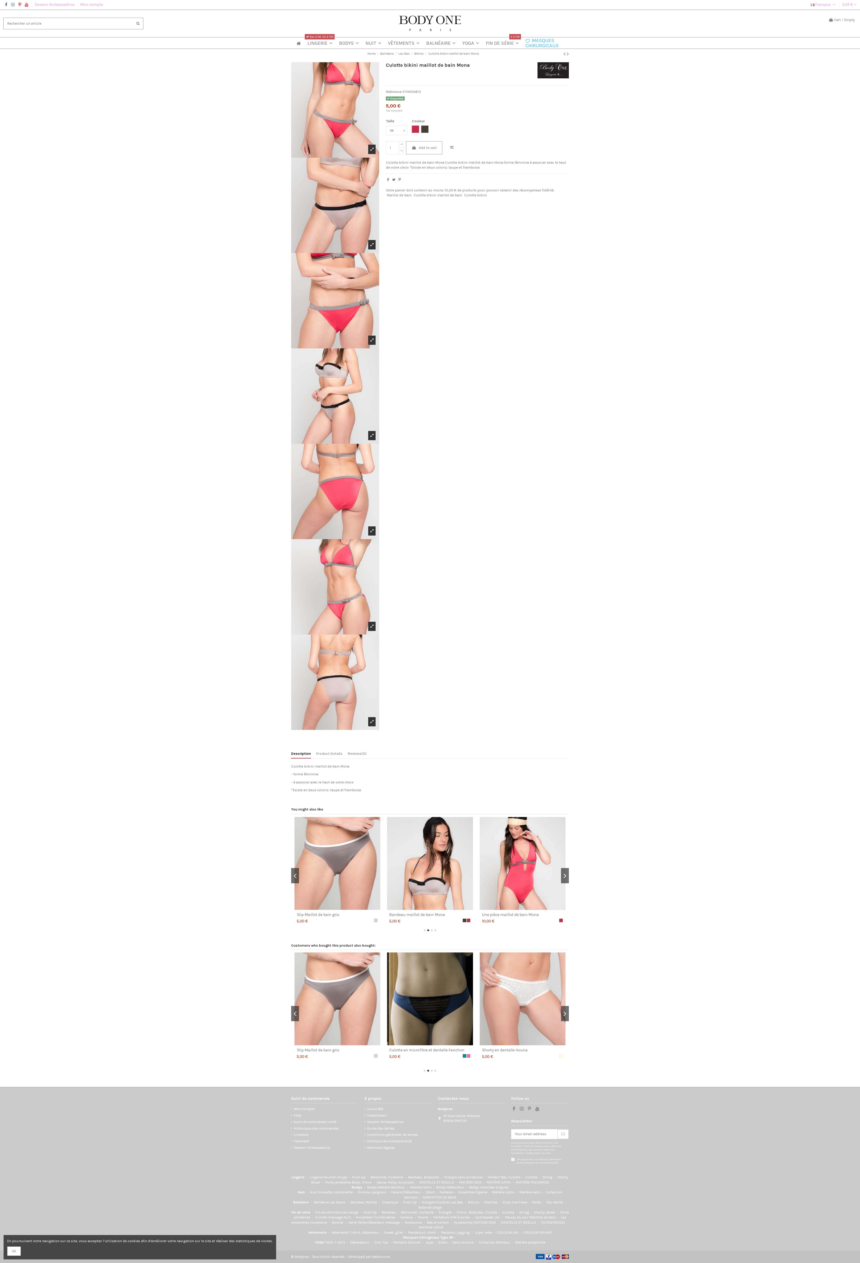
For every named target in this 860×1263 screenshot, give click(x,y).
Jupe (429, 1242)
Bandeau (389, 1212)
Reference (394, 92)
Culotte (531, 1177)
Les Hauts (338, 1202)
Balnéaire (301, 1202)
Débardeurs (360, 1242)
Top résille (555, 1202)
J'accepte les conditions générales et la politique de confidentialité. (539, 1161)
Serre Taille (357, 1222)
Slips (507, 1202)
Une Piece (520, 1202)
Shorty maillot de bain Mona (415, 914)
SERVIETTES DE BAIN (439, 1197)
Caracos (407, 1217)
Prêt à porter (460, 1217)
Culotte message (329, 1217)
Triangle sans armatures (464, 1177)
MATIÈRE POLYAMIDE (532, 1182)
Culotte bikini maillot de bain (438, 195)
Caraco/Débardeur (406, 1192)
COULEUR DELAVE (538, 1232)
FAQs (298, 1115)
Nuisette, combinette (336, 1192)
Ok (14, 1251)
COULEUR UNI (508, 1232)
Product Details (329, 753)
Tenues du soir (517, 1217)
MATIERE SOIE (485, 1222)
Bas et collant (438, 1222)
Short (430, 1192)
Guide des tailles (380, 1128)
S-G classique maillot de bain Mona (514, 914)
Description (301, 753)
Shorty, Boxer (545, 1212)
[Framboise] (376, 920)
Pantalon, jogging (456, 1232)
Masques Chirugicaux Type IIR (428, 1237)
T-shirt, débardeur (365, 1232)
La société (375, 1109)
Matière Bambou (392, 1187)
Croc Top (381, 1242)
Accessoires (464, 1222)
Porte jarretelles (338, 1182)
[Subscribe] (563, 1134)
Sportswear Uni (488, 1217)
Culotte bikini (475, 195)
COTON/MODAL (553, 1222)
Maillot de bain (399, 195)
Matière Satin (421, 1187)
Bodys (357, 1187)
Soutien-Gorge (336, 1177)
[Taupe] (372, 920)
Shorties (491, 1202)
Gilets (443, 1242)
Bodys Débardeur (450, 1187)
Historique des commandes (316, 1128)
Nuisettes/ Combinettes (376, 1217)
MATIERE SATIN (431, 1227)
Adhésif (494, 1177)
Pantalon (446, 1192)
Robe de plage (430, 1207)
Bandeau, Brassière (424, 1177)
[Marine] (468, 1056)
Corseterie (319, 1222)
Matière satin (530, 1192)
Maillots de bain (543, 1217)
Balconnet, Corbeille (387, 1177)
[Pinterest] (399, 180)
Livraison (301, 1134)
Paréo (537, 1202)
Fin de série (301, 1212)
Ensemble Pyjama (473, 1192)
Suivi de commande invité (315, 1122)
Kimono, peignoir (372, 1192)
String (547, 1177)
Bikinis (474, 1202)
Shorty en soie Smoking (503, 1050)
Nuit (302, 1192)
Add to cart (428, 148)
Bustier (338, 1222)
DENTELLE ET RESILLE (437, 1182)
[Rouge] (464, 1056)
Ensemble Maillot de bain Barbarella (421, 1050)
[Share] (388, 180)
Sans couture (463, 1242)
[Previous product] (565, 54)
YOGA (320, 1242)
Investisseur (377, 1115)
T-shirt (340, 1242)
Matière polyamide (530, 1242)
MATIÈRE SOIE (470, 1182)
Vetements (318, 1232)
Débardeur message (384, 1222)
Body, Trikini (362, 1182)
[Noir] (460, 1056)
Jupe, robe (484, 1232)
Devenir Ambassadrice (55, 4)
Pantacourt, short (422, 1232)
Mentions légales (381, 1147)
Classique (390, 1202)
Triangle (445, 1212)
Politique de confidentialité (389, 1141)
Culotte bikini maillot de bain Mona (329, 914)
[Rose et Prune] (561, 1056)
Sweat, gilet (394, 1232)
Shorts (423, 1217)
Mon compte (91, 4)
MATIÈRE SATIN (499, 1182)
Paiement (301, 1141)
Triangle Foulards (436, 1202)
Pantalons (441, 1217)
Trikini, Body (466, 1212)
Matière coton (503, 1192)
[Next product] (568, 54)
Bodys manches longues (489, 1187)
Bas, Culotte (511, 1177)
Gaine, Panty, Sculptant (396, 1182)
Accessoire (414, 1222)
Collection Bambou (495, 1242)
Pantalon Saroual (407, 1242)
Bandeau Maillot (364, 1202)
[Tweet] (394, 180)
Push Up (359, 1177)
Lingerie (298, 1177)
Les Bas (457, 1202)
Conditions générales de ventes (392, 1134)
